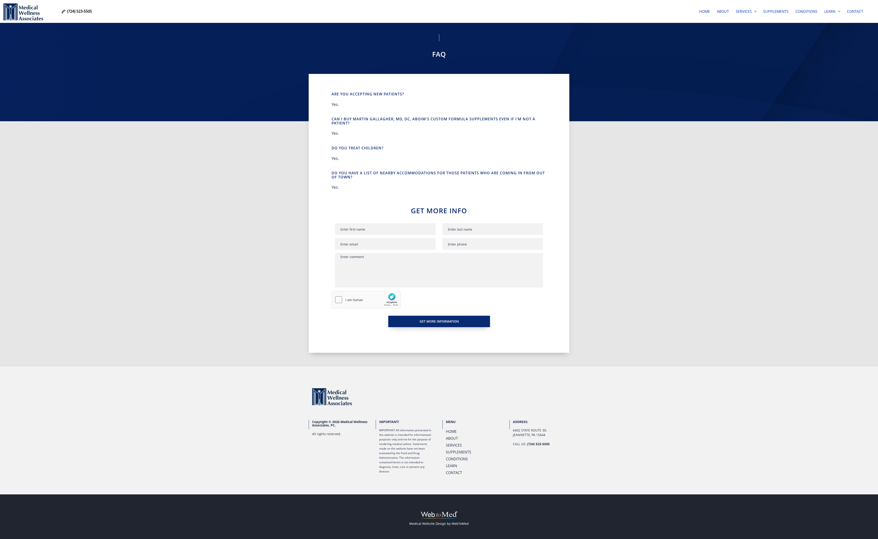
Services (744, 11)
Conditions (806, 11)
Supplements (776, 11)
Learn (829, 11)
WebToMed (460, 523)
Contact (855, 11)
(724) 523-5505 (538, 444)
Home (704, 11)
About (723, 11)
